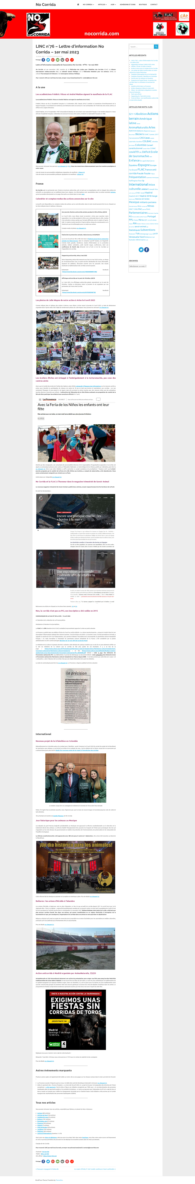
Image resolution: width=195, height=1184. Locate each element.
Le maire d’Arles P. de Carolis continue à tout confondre (94, 1169)
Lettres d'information (54, 56)
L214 (130, 193)
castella (152, 138)
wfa (147, 240)
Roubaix (139, 223)
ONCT (131, 209)
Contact (153, 4)
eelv (151, 156)
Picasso (145, 216)
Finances (40, 1123)
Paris (148, 209)
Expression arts (42, 1121)
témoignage (144, 234)
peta (141, 216)
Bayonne (147, 131)
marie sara (132, 199)
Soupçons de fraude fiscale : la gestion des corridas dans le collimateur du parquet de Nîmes (143, 82)
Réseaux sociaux (145, 223)
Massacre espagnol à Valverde (48, 1169)
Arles (151, 127)
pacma (144, 209)
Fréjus (153, 174)
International (138, 184)
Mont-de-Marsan (133, 206)
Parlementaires (138, 212)
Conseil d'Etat (146, 148)
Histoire (40, 1125)
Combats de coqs (42, 1117)
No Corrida (46, 4)
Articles (101, 4)
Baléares (140, 131)
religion (131, 223)
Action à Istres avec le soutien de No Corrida (144, 68)
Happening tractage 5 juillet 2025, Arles (143, 64)
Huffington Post (135, 180)
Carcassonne (134, 138)
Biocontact (132, 134)
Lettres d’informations (44, 1133)
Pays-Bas (156, 213)
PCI (130, 216)
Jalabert (145, 189)
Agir (112, 4)
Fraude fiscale (143, 173)
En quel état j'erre (147, 161)
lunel (142, 193)
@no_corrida (45, 1154)
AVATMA (132, 131)
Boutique (143, 4)
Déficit (146, 151)
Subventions (147, 229)
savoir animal (140, 226)
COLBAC (146, 141)
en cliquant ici (40, 469)
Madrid (148, 192)
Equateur (133, 165)
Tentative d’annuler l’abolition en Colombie (144, 76)
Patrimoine (150, 213)
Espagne (144, 165)
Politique (40, 1131)
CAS (141, 137)
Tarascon (132, 234)
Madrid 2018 (145, 196)
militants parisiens (148, 202)
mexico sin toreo (142, 199)
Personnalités (136, 216)
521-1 (132, 113)
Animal (138, 123)
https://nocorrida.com (50, 1156)
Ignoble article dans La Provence (141, 86)
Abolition (141, 113)
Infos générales (42, 1127)
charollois (139, 141)
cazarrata (132, 141)
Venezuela (134, 236)
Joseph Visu (153, 189)
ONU (136, 209)
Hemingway (155, 177)
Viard (142, 236)
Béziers (139, 134)
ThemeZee (59, 1180)
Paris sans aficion (136, 94)
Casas (147, 137)
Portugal (151, 216)
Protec (136, 220)
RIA (135, 223)
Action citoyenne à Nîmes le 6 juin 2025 (142, 88)
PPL (131, 219)
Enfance (40, 1119)
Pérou (141, 219)
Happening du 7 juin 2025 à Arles (141, 96)
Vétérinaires (141, 240)
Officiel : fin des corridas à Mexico (141, 66)
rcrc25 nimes (152, 220)
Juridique (40, 1129)
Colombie (140, 144)
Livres (133, 193)
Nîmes (150, 205)
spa (147, 227)
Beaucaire (153, 131)
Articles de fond (42, 1115)
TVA (137, 233)
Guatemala (149, 177)
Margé (154, 196)
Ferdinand (133, 170)
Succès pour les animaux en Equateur (142, 78)
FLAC (141, 169)
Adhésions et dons (127, 4)
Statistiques (134, 230)
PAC (140, 209)
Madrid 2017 (134, 196)
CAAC (146, 134)
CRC (140, 152)
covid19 (134, 151)
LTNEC (137, 193)
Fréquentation (137, 177)
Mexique (134, 202)
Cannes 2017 (154, 134)
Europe (153, 165)
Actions (112, 192)
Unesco (151, 234)
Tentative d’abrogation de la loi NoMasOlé (144, 74)
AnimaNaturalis (138, 127)
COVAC (153, 148)
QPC (145, 220)
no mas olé (144, 206)
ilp (143, 180)
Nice (139, 206)
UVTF (155, 233)
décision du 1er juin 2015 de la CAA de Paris (73, 640)
